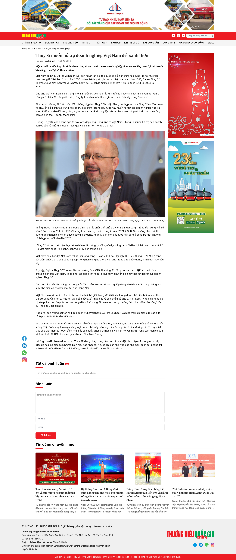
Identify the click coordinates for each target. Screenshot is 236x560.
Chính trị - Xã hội (31, 43)
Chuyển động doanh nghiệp (57, 49)
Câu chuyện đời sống (191, 43)
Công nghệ (169, 43)
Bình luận (46, 435)
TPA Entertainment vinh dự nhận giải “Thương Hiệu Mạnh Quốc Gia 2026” (193, 493)
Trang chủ (26, 49)
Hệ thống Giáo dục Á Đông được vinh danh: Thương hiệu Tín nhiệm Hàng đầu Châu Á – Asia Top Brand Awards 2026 (102, 495)
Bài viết (37, 49)
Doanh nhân (52, 43)
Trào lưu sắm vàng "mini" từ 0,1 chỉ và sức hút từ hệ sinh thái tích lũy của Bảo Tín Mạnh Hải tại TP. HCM (55, 495)
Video (211, 43)
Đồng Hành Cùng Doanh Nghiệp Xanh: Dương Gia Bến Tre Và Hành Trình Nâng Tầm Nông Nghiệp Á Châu (147, 495)
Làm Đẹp (115, 43)
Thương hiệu (70, 43)
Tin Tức (86, 43)
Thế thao (99, 43)
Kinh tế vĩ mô (131, 43)
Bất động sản (151, 43)
